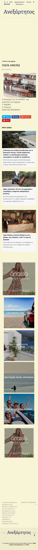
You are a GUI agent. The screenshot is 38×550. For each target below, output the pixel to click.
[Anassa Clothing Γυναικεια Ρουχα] (19, 295)
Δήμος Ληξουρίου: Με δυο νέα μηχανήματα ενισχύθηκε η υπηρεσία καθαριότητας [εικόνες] (17, 191)
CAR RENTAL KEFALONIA (19, 313)
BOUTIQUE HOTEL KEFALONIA (19, 345)
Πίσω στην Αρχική (9, 61)
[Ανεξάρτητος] (19, 12)
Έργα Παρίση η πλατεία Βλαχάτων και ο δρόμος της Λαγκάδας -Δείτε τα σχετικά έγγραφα (17, 237)
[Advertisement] (19, 39)
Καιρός (28, 2)
